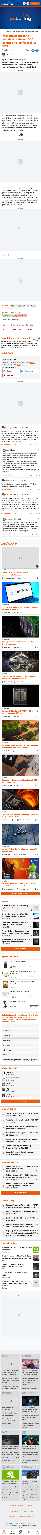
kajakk (7, 480)
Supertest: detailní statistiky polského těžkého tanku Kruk (10, 1453)
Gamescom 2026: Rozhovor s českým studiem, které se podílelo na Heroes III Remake (17, 1283)
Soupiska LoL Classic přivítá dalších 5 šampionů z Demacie (30, 1425)
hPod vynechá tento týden (29, 1388)
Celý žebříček (20, 1101)
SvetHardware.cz (7, 1252)
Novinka (8, 31)
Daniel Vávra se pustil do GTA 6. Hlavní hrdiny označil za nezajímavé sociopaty (17, 1257)
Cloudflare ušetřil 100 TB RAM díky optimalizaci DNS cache (16, 574)
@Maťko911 (8, 522)
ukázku (21, 347)
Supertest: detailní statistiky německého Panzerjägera (13, 1265)
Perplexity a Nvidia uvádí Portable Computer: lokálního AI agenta (20, 608)
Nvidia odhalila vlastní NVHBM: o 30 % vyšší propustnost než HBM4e (20, 712)
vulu (7, 450)
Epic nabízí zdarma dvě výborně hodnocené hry (29, 1447)
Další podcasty (20, 1193)
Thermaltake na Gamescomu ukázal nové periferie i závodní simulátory (18, 677)
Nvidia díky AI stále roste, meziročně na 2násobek (17, 1249)
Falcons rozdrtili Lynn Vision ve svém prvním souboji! (10, 1387)
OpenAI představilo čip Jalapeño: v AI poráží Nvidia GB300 (19, 850)
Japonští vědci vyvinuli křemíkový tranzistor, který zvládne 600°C (20, 816)
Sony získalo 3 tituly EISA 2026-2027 (29, 1482)
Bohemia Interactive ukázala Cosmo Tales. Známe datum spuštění (10, 1380)
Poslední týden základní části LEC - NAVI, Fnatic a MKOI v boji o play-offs (29, 1409)
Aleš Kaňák (10, 55)
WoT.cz (4, 1269)
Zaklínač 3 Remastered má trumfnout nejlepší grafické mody (30, 1454)
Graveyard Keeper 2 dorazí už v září (30, 1461)
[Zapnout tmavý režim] (27, 3)
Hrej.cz (4, 1260)
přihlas (32, 362)
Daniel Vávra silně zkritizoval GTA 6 (7, 1408)
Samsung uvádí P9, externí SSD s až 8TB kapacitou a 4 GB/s (30, 1489)
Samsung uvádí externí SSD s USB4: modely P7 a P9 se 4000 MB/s (10, 1495)
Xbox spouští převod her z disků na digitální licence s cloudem (20, 643)
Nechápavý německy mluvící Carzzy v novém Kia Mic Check (30, 1417)
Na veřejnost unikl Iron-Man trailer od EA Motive (10, 1414)
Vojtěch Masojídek (9, 578)
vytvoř (18, 364)
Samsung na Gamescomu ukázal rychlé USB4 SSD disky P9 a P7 (20, 781)
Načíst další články (20, 893)
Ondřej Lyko (7, 612)
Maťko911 (8, 495)
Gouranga (8, 428)
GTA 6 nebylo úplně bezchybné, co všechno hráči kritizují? (9, 1421)
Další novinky (20, 949)
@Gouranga (8, 453)
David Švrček (8, 682)
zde (7, 347)
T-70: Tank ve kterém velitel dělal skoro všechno (10, 1459)
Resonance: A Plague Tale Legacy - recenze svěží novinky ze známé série (10, 1372)
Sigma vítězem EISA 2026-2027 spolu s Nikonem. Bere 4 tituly (30, 1497)
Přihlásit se (35, 3)
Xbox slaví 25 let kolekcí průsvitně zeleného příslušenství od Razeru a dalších (20, 746)
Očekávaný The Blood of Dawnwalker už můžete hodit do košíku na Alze (18, 885)
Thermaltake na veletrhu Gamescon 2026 (16, 1274)
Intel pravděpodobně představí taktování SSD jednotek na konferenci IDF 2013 (26, 31)
